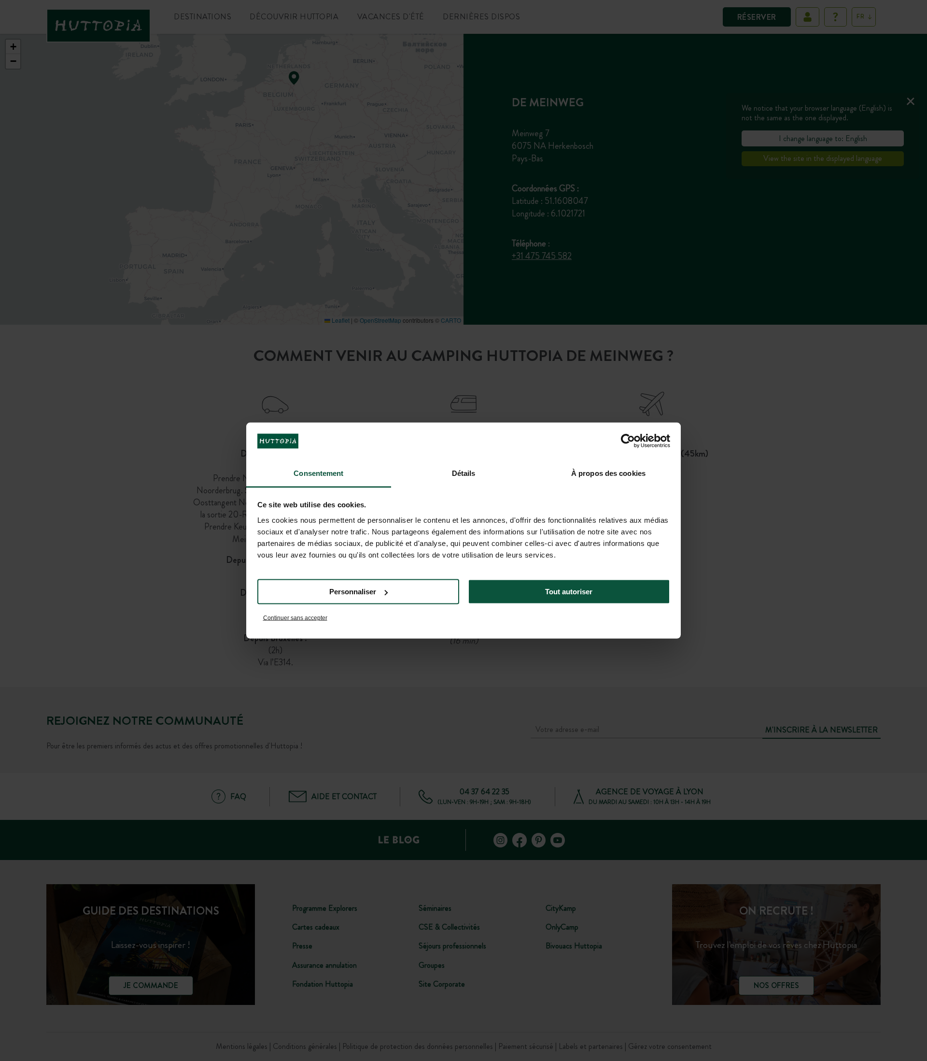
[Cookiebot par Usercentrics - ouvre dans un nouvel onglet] (628, 441)
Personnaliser (352, 592)
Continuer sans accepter (295, 617)
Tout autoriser (568, 592)
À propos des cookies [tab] (608, 473)
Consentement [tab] (318, 473)
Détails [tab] (464, 473)
